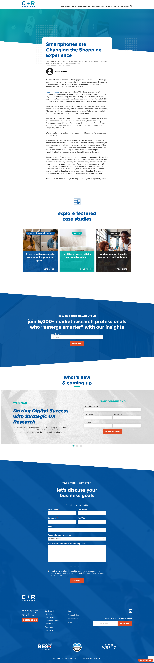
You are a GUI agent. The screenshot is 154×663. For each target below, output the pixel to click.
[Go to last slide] (3, 417)
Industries (50, 617)
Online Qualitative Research (68, 64)
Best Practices (62, 62)
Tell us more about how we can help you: (67, 543)
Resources (49, 627)
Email (51, 526)
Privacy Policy (73, 615)
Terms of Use (73, 618)
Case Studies (84, 6)
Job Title (82, 518)
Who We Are (50, 630)
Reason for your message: (60, 535)
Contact (125, 6)
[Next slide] (150, 417)
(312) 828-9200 (28, 615)
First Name (53, 509)
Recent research (52, 92)
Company (53, 518)
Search (131, 6)
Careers (71, 611)
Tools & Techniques (92, 62)
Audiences (50, 614)
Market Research (76, 62)
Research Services (53, 620)
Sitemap (71, 622)
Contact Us (30, 620)
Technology (51, 64)
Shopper (104, 62)
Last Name (83, 509)
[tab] (73, 446)
